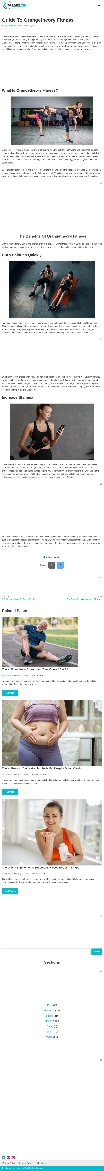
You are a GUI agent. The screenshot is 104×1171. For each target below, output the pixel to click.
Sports (50, 1031)
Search (96, 952)
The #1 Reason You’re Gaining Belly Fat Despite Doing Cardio (42, 768)
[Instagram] (13, 1157)
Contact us (42, 1163)
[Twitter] (3, 1157)
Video (49, 1037)
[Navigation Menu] (99, 5)
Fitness (26, 675)
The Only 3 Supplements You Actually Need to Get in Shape (40, 867)
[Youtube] (8, 1157)
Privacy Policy (8, 1163)
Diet (49, 1005)
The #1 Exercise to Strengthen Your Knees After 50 (35, 669)
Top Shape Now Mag (12, 26)
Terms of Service (26, 1163)
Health (48, 1021)
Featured (49, 1010)
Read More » (9, 694)
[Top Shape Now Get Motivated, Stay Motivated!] (15, 5)
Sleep (50, 1026)
